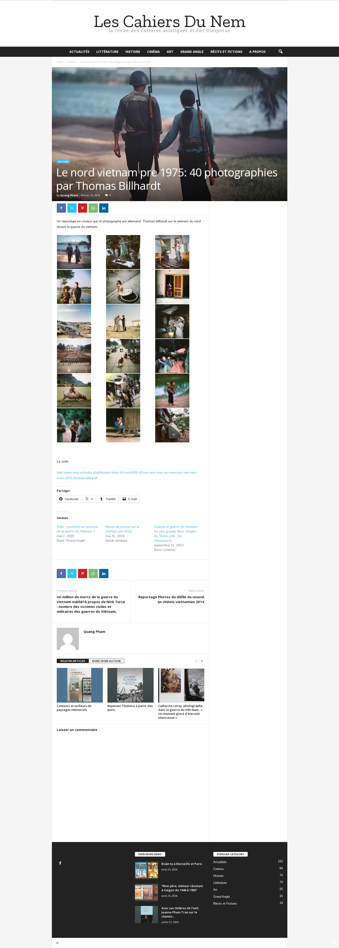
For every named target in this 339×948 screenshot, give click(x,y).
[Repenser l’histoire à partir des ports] (130, 685)
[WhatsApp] (93, 208)
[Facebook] (61, 208)
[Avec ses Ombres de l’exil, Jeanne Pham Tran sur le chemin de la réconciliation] (146, 914)
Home (59, 61)
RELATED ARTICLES (72, 661)
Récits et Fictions (226, 51)
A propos (257, 51)
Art (170, 51)
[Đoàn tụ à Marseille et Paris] (146, 870)
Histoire (132, 51)
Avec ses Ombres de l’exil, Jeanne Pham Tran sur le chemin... (180, 912)
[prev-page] (196, 661)
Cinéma (153, 51)
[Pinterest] (82, 208)
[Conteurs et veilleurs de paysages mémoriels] (80, 685)
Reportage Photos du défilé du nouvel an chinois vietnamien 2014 (171, 599)
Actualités (79, 51)
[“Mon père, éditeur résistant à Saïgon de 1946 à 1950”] (146, 892)
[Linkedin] (103, 208)
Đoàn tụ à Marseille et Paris (181, 864)
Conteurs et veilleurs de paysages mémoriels (74, 708)
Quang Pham (69, 195)
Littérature (107, 51)
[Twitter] (72, 208)
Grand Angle (192, 51)
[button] (280, 52)
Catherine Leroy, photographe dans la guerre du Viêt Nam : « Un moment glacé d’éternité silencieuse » (180, 712)
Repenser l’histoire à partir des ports (130, 708)
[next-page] (202, 661)
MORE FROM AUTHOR (106, 661)
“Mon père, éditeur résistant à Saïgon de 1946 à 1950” (182, 888)
